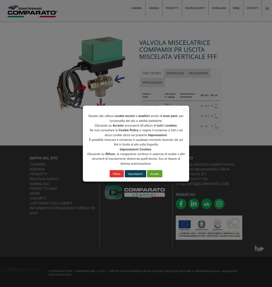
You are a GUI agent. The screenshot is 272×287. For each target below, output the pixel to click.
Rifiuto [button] (116, 173)
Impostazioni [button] (135, 173)
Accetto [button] (154, 173)
